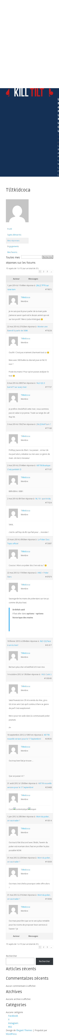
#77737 (48, 387)
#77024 (48, 502)
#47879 (48, 576)
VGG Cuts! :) (46, 674)
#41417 (48, 645)
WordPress (11, 1033)
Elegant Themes (24, 1030)
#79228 (48, 330)
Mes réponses (13, 240)
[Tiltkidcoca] (17, 224)
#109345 (48, 678)
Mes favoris (12, 252)
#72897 (48, 543)
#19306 (48, 899)
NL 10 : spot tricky (43, 498)
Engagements (13, 246)
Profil (9, 229)
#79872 (48, 289)
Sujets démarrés (14, 234)
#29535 (48, 739)
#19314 (48, 820)
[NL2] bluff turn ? (44, 424)
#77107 (48, 469)
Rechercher (11, 955)
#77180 (48, 428)
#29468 (48, 787)
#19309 (48, 861)
